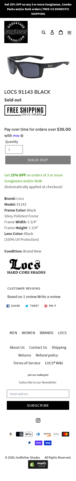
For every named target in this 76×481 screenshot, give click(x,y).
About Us (17, 347)
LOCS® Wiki (54, 362)
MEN (13, 332)
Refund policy (47, 355)
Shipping (59, 347)
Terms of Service (26, 362)
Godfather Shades (28, 457)
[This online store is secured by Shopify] (38, 467)
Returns (24, 355)
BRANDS (46, 332)
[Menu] (69, 32)
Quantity (11, 141)
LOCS (62, 332)
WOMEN (28, 332)
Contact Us (38, 347)
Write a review (48, 296)
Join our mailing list (38, 375)
